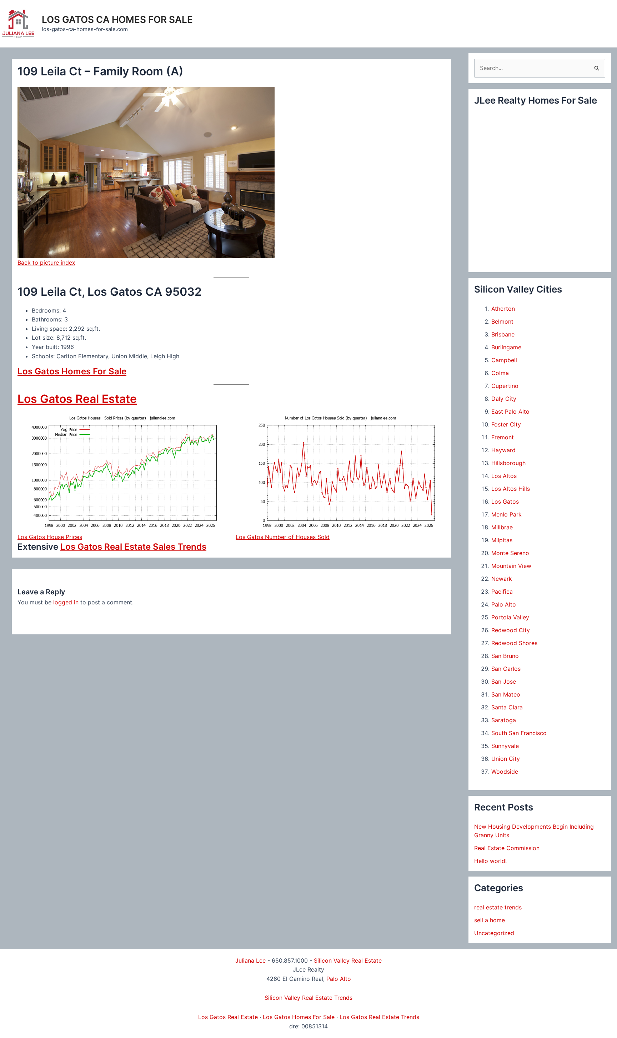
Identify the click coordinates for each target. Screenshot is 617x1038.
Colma (500, 372)
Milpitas (501, 540)
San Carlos (506, 668)
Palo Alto (503, 604)
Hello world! (490, 860)
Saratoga (503, 720)
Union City (505, 758)
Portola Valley (510, 617)
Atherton (503, 308)
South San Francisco (519, 733)
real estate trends (498, 907)
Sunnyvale (505, 745)
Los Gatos (505, 501)
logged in (66, 602)
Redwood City (510, 630)
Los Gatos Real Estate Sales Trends (133, 547)
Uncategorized (494, 933)
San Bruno (505, 655)
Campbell (504, 360)
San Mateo (505, 694)
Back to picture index (46, 262)
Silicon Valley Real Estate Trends (308, 997)
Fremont (502, 437)
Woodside (504, 771)
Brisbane (503, 334)
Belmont (502, 321)
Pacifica (502, 591)
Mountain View (511, 565)
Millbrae (502, 527)
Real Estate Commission (507, 848)
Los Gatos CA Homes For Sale (117, 19)
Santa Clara (507, 707)
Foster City (506, 424)
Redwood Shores (514, 643)
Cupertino (504, 385)
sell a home (489, 920)
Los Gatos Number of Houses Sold (283, 536)
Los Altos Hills (510, 488)
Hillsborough (508, 462)
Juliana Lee (250, 960)
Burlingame (506, 347)
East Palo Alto (510, 411)
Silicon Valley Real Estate (348, 960)
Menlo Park (506, 514)
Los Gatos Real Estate (77, 399)
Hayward (503, 450)
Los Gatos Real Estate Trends (379, 1016)
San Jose (503, 681)
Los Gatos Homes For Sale (71, 371)
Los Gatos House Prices (49, 536)
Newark (501, 578)
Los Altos (504, 475)
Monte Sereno (510, 553)
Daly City (503, 398)
